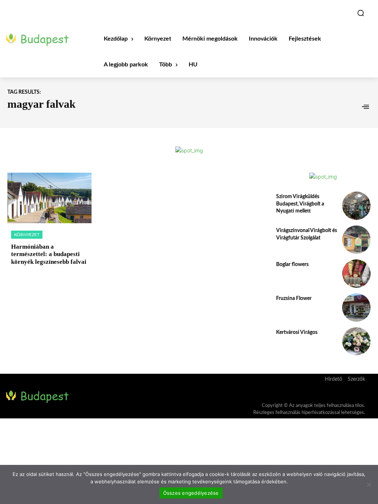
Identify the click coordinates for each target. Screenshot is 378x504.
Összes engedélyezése (191, 493)
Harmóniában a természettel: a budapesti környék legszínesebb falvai (48, 254)
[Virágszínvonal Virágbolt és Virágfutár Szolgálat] (356, 239)
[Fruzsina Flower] (356, 307)
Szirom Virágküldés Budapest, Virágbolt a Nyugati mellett (300, 204)
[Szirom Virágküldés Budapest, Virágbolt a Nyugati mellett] (356, 205)
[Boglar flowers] (356, 273)
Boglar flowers (292, 264)
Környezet (26, 234)
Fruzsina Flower (294, 298)
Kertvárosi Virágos (296, 332)
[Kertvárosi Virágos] (356, 341)
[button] (361, 13)
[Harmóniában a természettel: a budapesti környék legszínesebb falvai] (49, 198)
